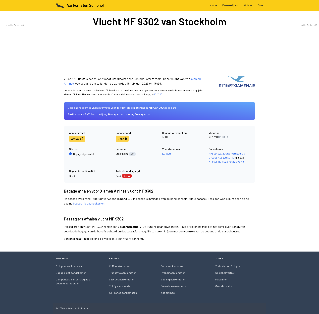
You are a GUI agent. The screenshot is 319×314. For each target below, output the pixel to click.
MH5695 (213, 161)
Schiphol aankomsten (69, 266)
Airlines (247, 5)
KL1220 (158, 94)
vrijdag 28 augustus (111, 114)
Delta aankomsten (172, 266)
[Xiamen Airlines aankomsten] (237, 86)
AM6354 (213, 153)
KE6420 (222, 157)
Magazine (221, 279)
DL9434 (240, 153)
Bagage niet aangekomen (71, 272)
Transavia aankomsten (122, 272)
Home (213, 5)
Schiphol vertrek (225, 272)
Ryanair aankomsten (173, 272)
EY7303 (213, 157)
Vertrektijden (230, 5)
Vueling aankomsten (173, 279)
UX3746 (240, 161)
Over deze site (223, 286)
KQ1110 (230, 157)
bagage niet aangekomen (89, 203)
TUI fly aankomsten (120, 286)
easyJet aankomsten (121, 279)
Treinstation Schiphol (228, 266)
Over (260, 5)
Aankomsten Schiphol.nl (76, 308)
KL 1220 (166, 153)
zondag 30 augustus (137, 114)
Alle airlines (168, 292)
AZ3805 (222, 153)
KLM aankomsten (119, 266)
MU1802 (222, 161)
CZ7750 (231, 153)
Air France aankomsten (123, 292)
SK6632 (231, 161)
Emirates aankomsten (174, 286)
